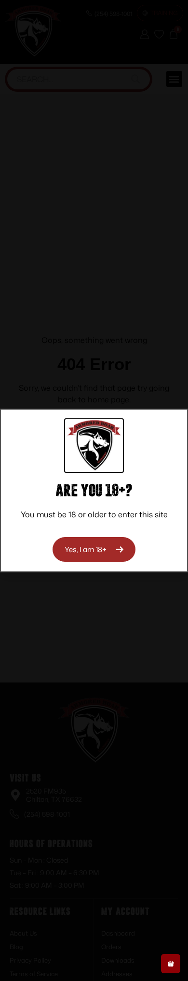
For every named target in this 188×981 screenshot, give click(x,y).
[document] (94, 490)
